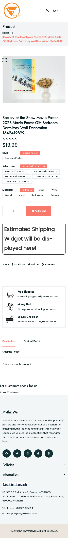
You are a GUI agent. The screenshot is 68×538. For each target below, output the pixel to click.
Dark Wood (38, 195)
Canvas (55, 195)
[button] (9, 139)
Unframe (27, 190)
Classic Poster (30, 152)
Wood (8, 195)
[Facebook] (6, 453)
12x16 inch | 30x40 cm (16, 171)
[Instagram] (28, 453)
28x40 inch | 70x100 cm (17, 181)
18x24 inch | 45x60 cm (16, 176)
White (54, 190)
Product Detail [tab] (32, 341)
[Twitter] (17, 453)
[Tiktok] (38, 453)
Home (5, 33)
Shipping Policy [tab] (10, 351)
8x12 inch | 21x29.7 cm (33, 166)
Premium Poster (13, 158)
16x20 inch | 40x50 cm (45, 171)
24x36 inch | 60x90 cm (46, 176)
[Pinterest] (49, 453)
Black (42, 190)
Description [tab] (9, 341)
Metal (22, 195)
